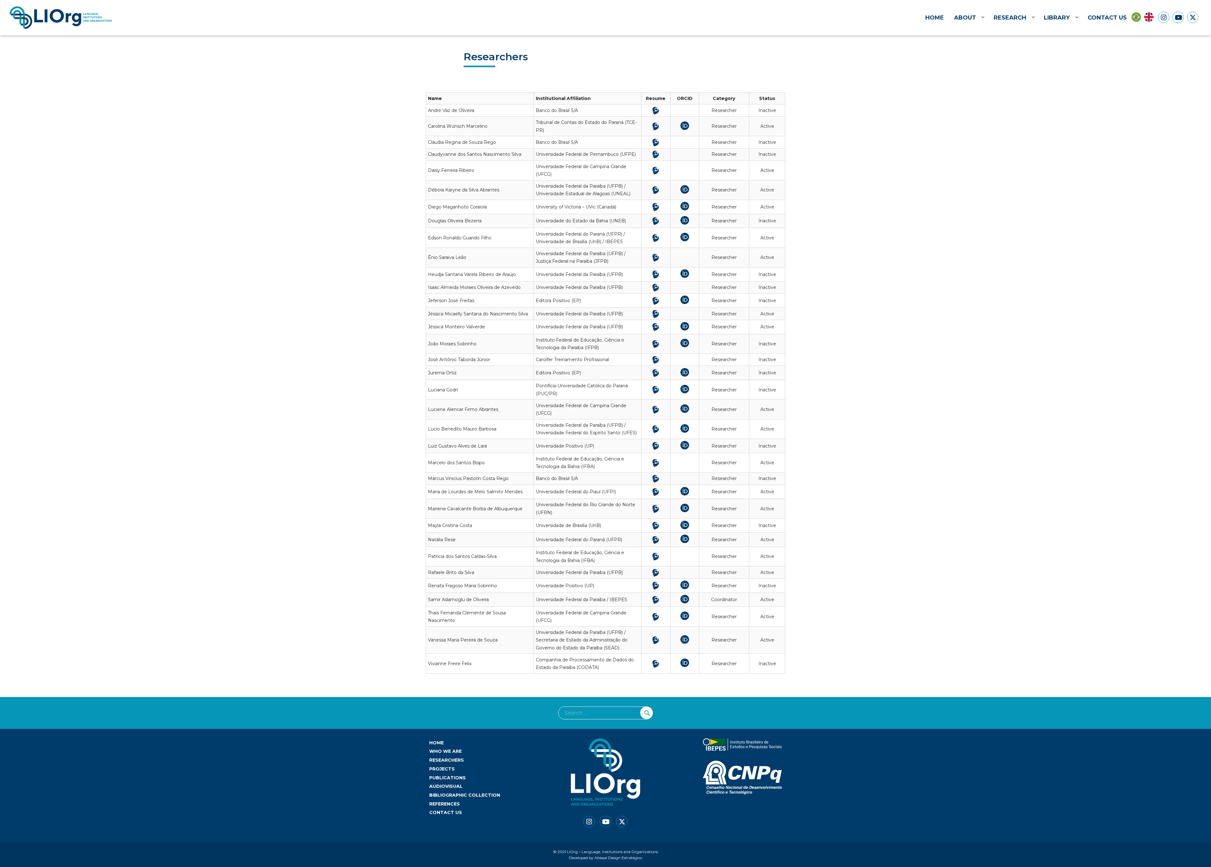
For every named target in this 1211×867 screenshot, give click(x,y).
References (444, 804)
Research (1010, 17)
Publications (447, 778)
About (965, 17)
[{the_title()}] (1163, 17)
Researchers (446, 760)
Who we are (445, 751)
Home (934, 17)
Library (1057, 17)
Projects (442, 769)
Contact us (1107, 17)
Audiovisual (446, 786)
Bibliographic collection (464, 795)
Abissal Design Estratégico (618, 857)
